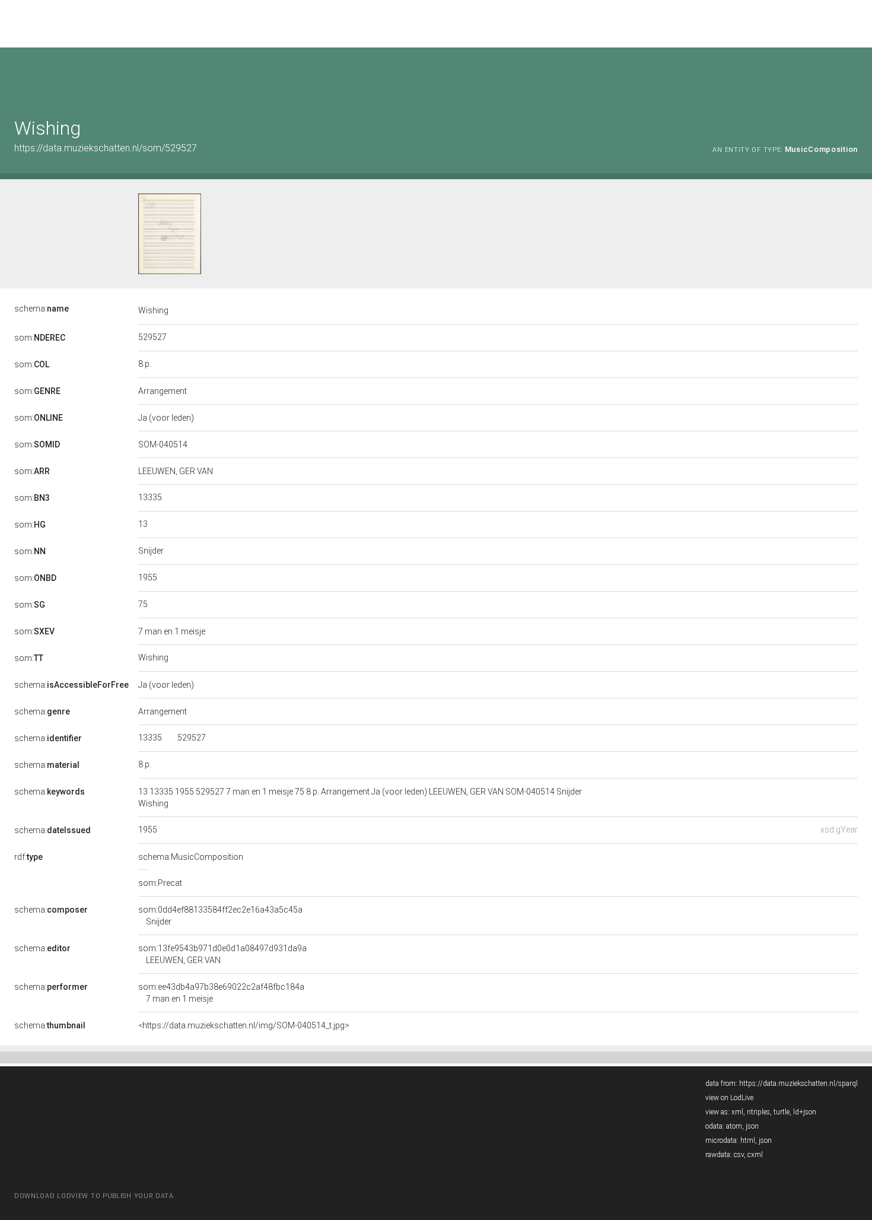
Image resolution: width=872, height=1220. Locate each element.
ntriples (758, 1112)
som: (39, 337)
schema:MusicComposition (190, 857)
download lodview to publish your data (94, 1196)
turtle (782, 1112)
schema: (41, 308)
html (747, 1140)
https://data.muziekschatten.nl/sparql (798, 1083)
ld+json (804, 1112)
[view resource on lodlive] (852, 77)
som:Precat (160, 883)
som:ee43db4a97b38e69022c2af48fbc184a (221, 992)
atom (734, 1126)
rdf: (28, 857)
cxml (755, 1155)
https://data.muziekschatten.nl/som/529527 (105, 148)
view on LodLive (729, 1098)
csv (739, 1155)
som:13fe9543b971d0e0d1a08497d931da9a (222, 954)
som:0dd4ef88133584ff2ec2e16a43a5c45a (220, 915)
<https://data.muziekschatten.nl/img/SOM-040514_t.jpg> (243, 1025)
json (752, 1126)
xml (737, 1112)
